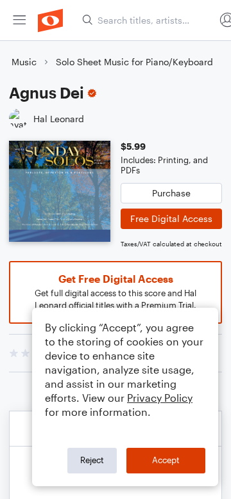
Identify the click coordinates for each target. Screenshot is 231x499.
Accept (166, 460)
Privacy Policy (160, 398)
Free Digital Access (171, 218)
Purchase (171, 192)
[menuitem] (19, 20)
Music (24, 61)
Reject (92, 460)
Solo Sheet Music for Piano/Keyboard (134, 61)
